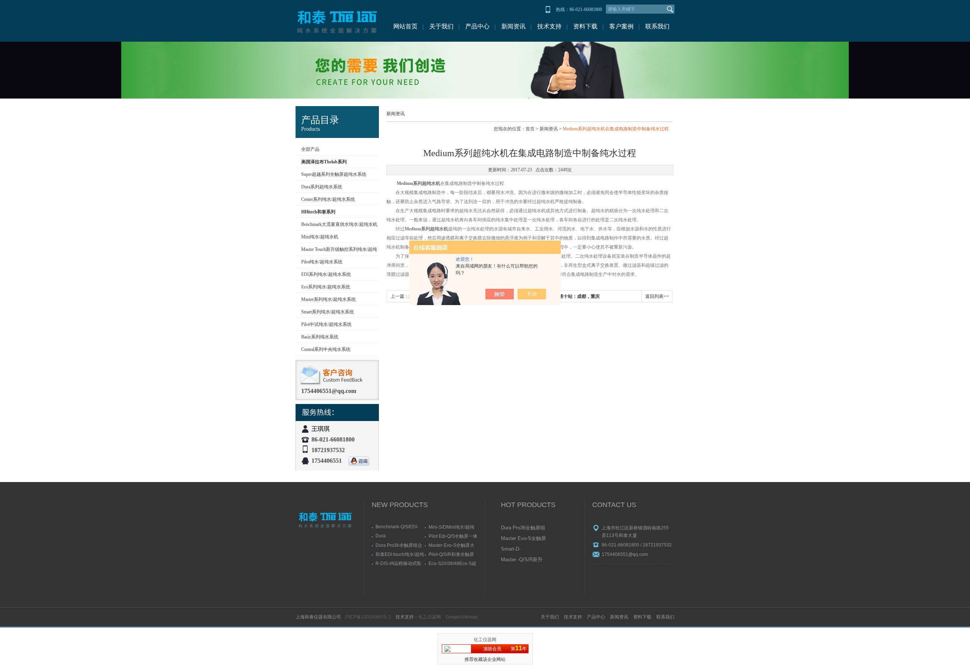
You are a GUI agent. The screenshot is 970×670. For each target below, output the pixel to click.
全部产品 (310, 149)
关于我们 (441, 26)
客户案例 (621, 26)
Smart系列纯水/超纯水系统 (327, 312)
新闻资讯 (513, 26)
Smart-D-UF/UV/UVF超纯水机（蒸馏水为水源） (523, 549)
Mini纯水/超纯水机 (319, 237)
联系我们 (657, 26)
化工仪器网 (429, 617)
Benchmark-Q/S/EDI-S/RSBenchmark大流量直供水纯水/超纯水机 (399, 526)
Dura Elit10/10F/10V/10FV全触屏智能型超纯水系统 (398, 536)
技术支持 (549, 26)
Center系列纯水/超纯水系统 (328, 199)
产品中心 (477, 26)
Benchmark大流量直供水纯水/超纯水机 (339, 224)
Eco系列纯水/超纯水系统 (325, 287)
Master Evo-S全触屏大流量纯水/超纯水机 (451, 545)
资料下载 (585, 26)
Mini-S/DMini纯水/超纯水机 (451, 526)
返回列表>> (657, 296)
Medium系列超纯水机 (418, 183)
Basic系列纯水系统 (319, 337)
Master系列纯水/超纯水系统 (328, 299)
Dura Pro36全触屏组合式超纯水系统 (398, 545)
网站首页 (405, 26)
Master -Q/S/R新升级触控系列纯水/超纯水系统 (522, 560)
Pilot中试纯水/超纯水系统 (326, 324)
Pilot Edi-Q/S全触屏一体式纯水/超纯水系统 (453, 536)
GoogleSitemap (462, 617)
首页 (530, 128)
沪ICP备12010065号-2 (367, 617)
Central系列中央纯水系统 (325, 349)
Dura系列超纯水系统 (321, 186)
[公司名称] (337, 21)
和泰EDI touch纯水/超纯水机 (399, 554)
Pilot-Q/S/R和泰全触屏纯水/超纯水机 (451, 554)
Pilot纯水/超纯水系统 (322, 262)
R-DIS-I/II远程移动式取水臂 (398, 563)
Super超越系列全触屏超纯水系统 (333, 174)
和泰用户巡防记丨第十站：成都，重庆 (561, 296)
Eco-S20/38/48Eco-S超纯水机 (452, 563)
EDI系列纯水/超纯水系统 (326, 274)
